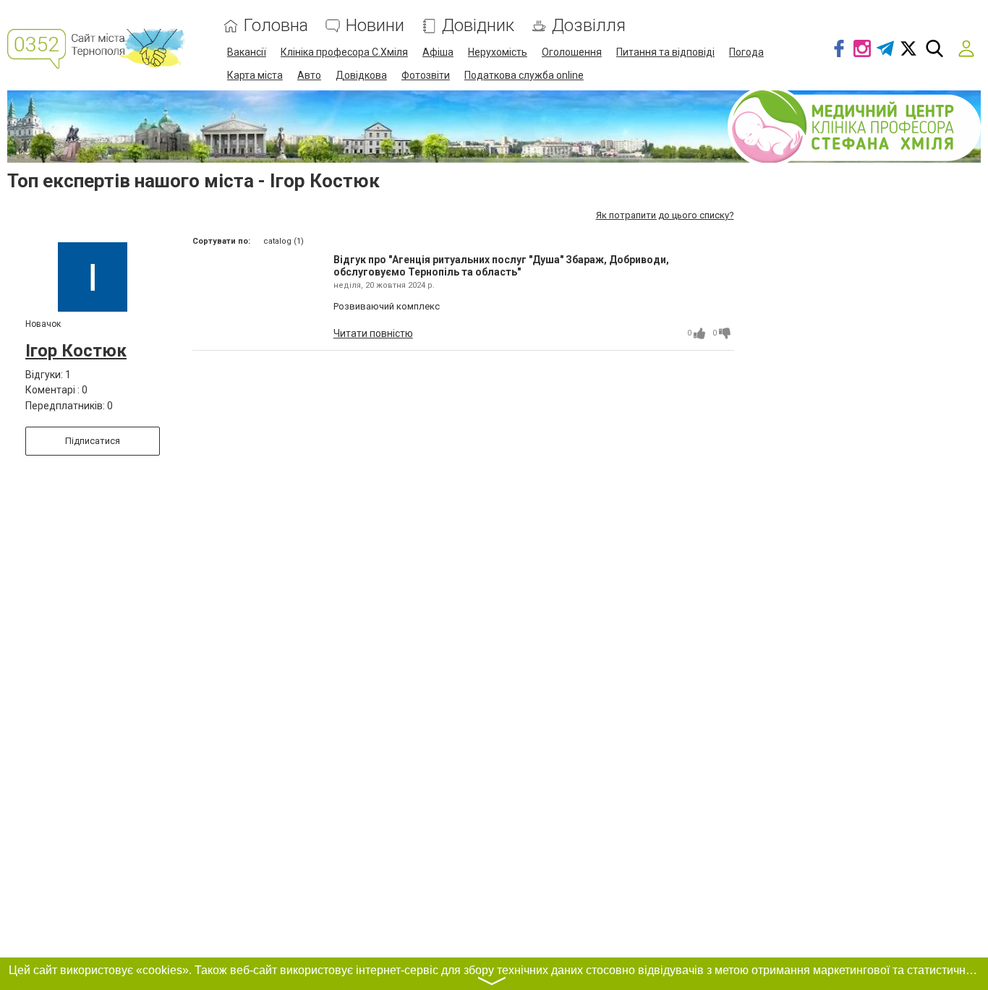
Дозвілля (589, 25)
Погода (746, 52)
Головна (276, 25)
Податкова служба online (524, 75)
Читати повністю (373, 333)
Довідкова (361, 75)
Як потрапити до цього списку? (665, 215)
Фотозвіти (425, 75)
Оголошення (572, 52)
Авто (309, 75)
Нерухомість (497, 52)
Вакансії (246, 52)
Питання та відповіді (665, 52)
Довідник (478, 25)
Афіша (437, 52)
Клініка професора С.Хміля (344, 52)
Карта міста (255, 75)
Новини (375, 25)
